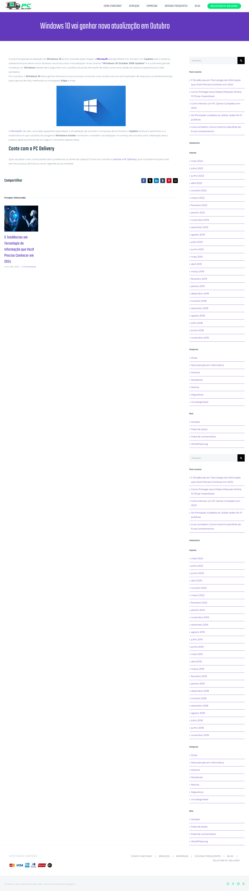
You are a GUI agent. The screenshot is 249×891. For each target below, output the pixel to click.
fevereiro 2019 (199, 278)
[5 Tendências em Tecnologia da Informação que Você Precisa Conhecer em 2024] (21, 219)
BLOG (230, 856)
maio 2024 (197, 161)
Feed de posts (199, 429)
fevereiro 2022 (199, 205)
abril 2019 (196, 264)
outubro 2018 (198, 301)
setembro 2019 (199, 227)
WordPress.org (199, 444)
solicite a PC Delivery (125, 159)
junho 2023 (197, 175)
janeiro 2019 (198, 286)
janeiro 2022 (198, 212)
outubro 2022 (199, 190)
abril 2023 (196, 183)
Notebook (197, 380)
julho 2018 (197, 323)
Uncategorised (199, 402)
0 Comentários (29, 266)
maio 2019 (197, 256)
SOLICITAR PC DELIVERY (226, 860)
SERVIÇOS (164, 856)
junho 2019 (197, 249)
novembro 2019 (200, 220)
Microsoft (16, 131)
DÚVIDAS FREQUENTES (208, 856)
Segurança (197, 394)
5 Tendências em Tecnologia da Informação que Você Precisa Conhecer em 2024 (16, 218)
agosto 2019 (198, 234)
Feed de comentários (203, 436)
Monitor (195, 372)
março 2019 (197, 271)
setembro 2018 (199, 308)
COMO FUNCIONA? (141, 856)
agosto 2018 (198, 315)
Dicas (194, 357)
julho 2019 (197, 242)
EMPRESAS (182, 856)
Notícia (195, 387)
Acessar (195, 422)
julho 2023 (197, 168)
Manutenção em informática (207, 365)
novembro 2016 (200, 337)
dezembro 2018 (200, 293)
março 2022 (197, 197)
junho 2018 (197, 330)
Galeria (26, 218)
